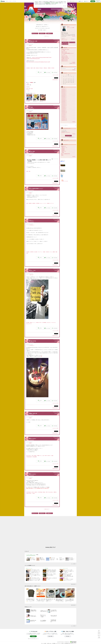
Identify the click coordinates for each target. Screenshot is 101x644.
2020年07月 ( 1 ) (64, 102)
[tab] (30, 554)
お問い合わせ (49, 643)
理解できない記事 (32, 151)
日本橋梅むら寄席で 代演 (33, 413)
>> (70, 74)
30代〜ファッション (29, 568)
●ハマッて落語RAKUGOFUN (66, 153)
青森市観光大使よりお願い (33, 41)
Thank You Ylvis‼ (32, 270)
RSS (63, 180)
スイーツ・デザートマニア (64, 568)
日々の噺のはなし (31, 345)
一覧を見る (73, 62)
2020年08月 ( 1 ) (64, 101)
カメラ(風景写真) (45, 568)
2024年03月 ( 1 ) (64, 91)
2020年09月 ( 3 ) (64, 100)
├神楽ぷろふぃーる (64, 147)
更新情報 (30, 45)
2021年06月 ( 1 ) (64, 96)
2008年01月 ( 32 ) (64, 120)
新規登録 (92, 1)
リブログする (55, 72)
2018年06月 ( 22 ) (64, 111)
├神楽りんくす (64, 151)
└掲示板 (63, 152)
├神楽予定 (63, 148)
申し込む (67, 636)
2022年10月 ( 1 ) (64, 92)
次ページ (46, 36)
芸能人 (37, 554)
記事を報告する (56, 79)
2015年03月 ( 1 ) (64, 116)
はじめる (33, 636)
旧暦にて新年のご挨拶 (29, 88)
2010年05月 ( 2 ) (64, 117)
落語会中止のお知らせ (32, 438)
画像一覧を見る (73, 63)
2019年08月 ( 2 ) (64, 107)
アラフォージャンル (64, 40)
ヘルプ (75, 643)
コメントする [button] (48, 72)
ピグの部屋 (72, 27)
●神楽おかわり (64, 146)
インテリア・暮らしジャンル (30, 554)
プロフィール (68, 27)
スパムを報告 (44, 643)
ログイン (98, 1)
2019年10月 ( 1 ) (64, 106)
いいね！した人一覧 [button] (55, 178)
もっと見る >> (34, 93)
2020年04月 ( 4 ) (64, 105)
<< (66, 74)
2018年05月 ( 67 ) (64, 112)
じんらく (68, 26)
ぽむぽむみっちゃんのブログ (66, 132)
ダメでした (27, 86)
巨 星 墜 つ (31, 220)
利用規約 (54, 643)
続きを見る (73, 36)
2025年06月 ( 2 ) (64, 90)
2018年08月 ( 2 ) (64, 110)
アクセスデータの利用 (60, 643)
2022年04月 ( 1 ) (64, 95)
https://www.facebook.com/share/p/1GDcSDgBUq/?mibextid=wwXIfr (38, 61)
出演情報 (30, 111)
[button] (99, 637)
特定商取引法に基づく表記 (69, 643)
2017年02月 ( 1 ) (64, 115)
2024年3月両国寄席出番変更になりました (36, 188)
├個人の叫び (31, 274)
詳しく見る (50, 636)
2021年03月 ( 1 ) (64, 97)
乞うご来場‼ (31, 107)
